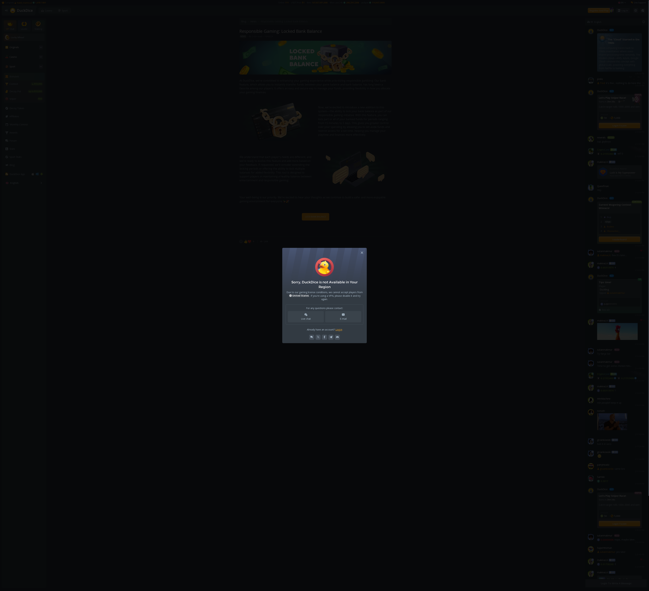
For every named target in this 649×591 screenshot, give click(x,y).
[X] (318, 337)
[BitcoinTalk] (311, 337)
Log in (338, 329)
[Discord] (337, 337)
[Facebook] (324, 337)
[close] (362, 253)
